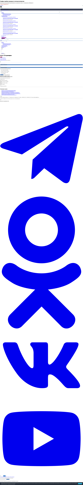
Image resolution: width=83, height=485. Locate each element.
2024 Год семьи (4, 37)
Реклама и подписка (4, 15)
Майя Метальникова (5, 19)
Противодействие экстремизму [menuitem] (7, 14)
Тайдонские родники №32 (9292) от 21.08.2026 (10, 22)
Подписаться (8, 479)
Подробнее (1, 5)
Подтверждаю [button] (80, 483)
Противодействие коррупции (7, 43)
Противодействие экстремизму (7, 44)
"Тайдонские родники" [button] (5, 16)
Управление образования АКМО (8, 94)
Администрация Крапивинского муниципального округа (10, 92)
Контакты (3, 36)
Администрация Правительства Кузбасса (8, 91)
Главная (3, 12)
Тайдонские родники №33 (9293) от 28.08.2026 (10, 18)
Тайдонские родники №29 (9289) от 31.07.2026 (10, 33)
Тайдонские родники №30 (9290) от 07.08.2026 (10, 29)
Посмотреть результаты (6, 74)
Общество (3, 38)
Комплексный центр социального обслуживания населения (11, 93)
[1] (2, 48)
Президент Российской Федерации (9, 90)
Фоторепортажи (4, 46)
